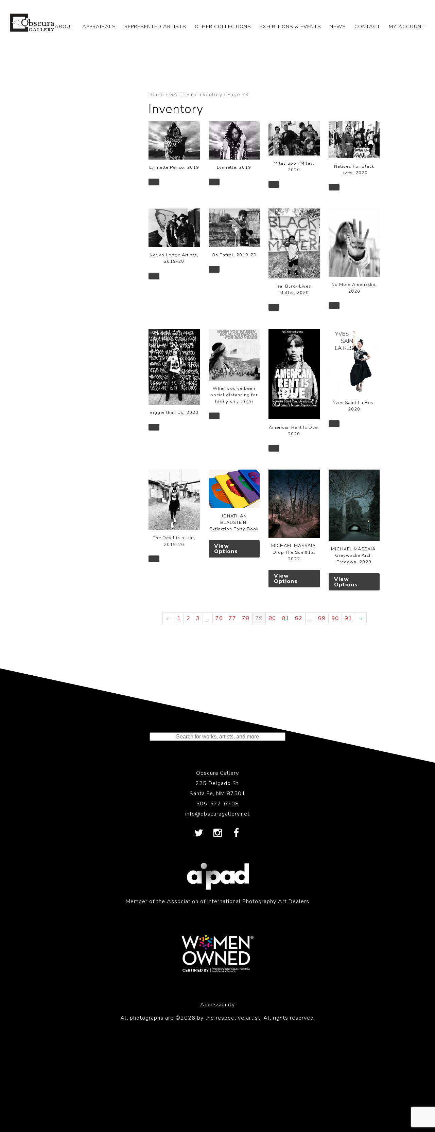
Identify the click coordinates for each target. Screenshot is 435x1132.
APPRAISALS (99, 26)
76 (219, 618)
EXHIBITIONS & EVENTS (290, 26)
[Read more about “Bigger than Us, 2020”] (154, 427)
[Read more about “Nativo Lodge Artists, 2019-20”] (154, 276)
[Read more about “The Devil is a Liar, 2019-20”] (154, 558)
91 (348, 618)
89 (322, 618)
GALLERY (181, 94)
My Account (407, 26)
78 (245, 618)
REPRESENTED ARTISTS (155, 26)
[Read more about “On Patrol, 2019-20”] (214, 269)
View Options (226, 548)
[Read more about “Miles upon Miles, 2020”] (273, 184)
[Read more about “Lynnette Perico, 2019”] (154, 182)
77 (232, 618)
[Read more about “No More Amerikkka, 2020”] (334, 305)
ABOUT (64, 26)
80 (272, 618)
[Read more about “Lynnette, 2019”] (214, 182)
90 (335, 618)
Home (156, 94)
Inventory (210, 94)
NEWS (338, 26)
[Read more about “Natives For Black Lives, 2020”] (334, 187)
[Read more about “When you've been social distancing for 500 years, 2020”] (214, 416)
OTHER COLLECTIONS (223, 26)
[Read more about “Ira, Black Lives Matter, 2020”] (273, 307)
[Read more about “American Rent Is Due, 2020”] (273, 448)
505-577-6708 (217, 803)
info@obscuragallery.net (217, 814)
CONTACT (367, 26)
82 (298, 618)
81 (285, 618)
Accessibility (217, 1004)
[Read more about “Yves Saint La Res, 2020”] (334, 423)
